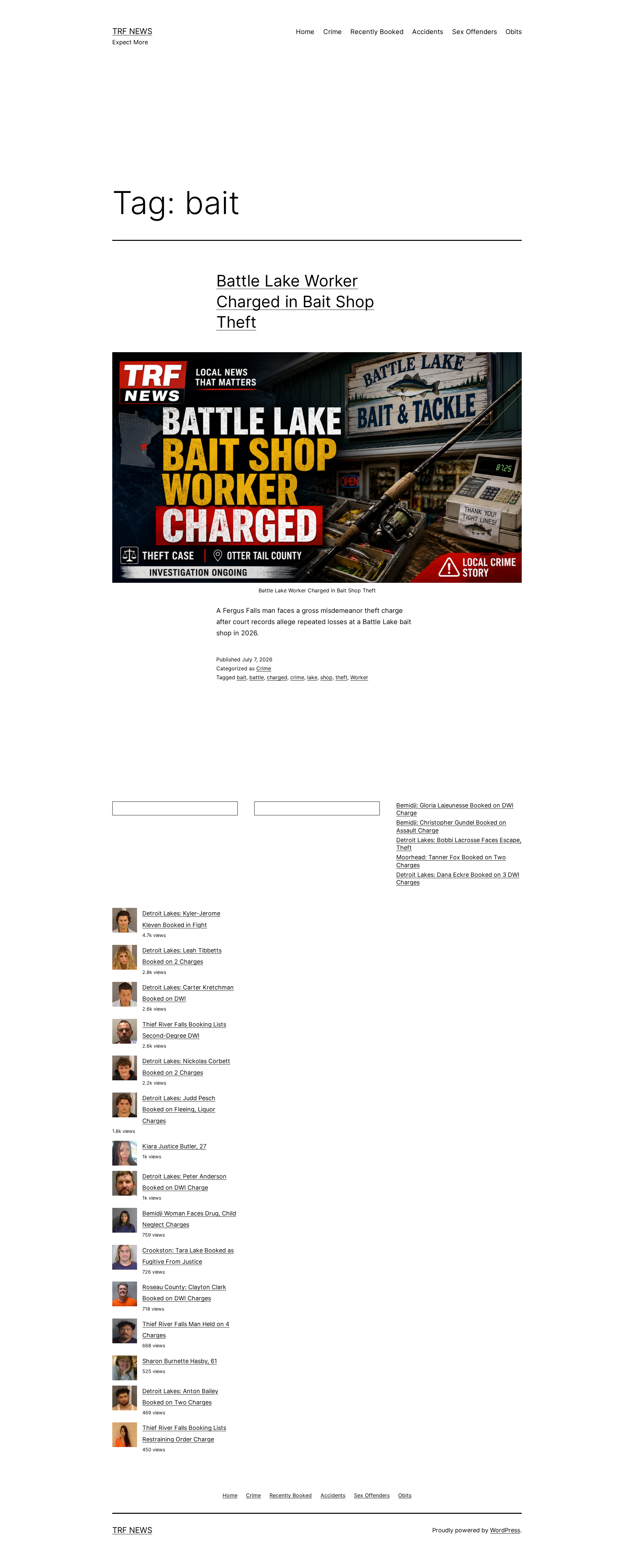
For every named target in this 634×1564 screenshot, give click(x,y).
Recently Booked (377, 32)
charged (277, 677)
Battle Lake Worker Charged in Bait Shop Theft (295, 301)
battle (256, 677)
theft (341, 677)
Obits (514, 32)
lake (312, 677)
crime (297, 677)
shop (326, 677)
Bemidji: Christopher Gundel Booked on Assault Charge (451, 826)
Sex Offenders (474, 32)
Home (305, 32)
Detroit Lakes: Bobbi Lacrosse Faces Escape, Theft (458, 844)
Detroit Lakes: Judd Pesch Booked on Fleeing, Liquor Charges (178, 1109)
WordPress (505, 1530)
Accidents (427, 32)
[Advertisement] (317, 126)
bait (241, 677)
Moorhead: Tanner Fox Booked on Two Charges (451, 861)
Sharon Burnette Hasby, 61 (179, 1361)
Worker (359, 677)
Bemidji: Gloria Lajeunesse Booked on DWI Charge (454, 809)
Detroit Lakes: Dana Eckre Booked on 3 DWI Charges (457, 878)
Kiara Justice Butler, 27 (174, 1146)
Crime (332, 32)
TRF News (132, 31)
